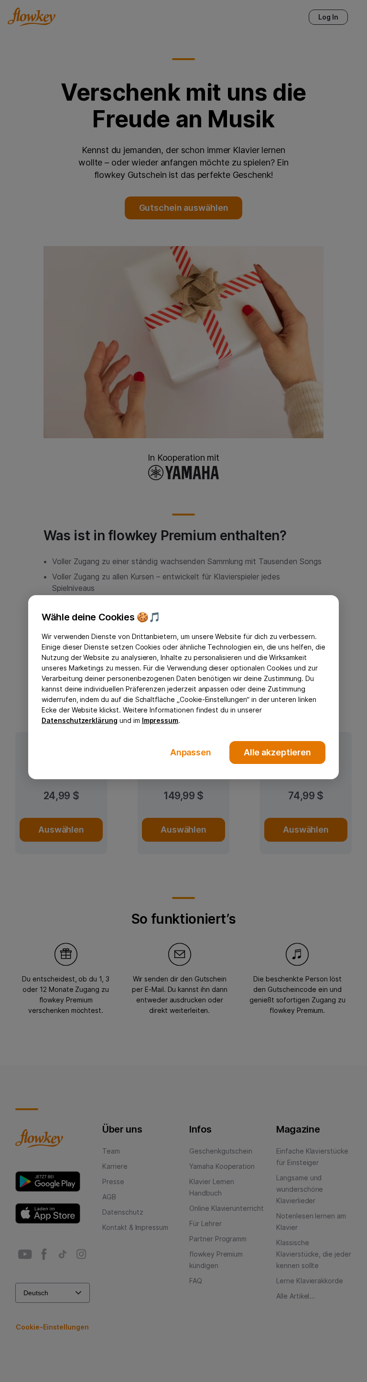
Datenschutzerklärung (80, 720)
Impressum (160, 720)
